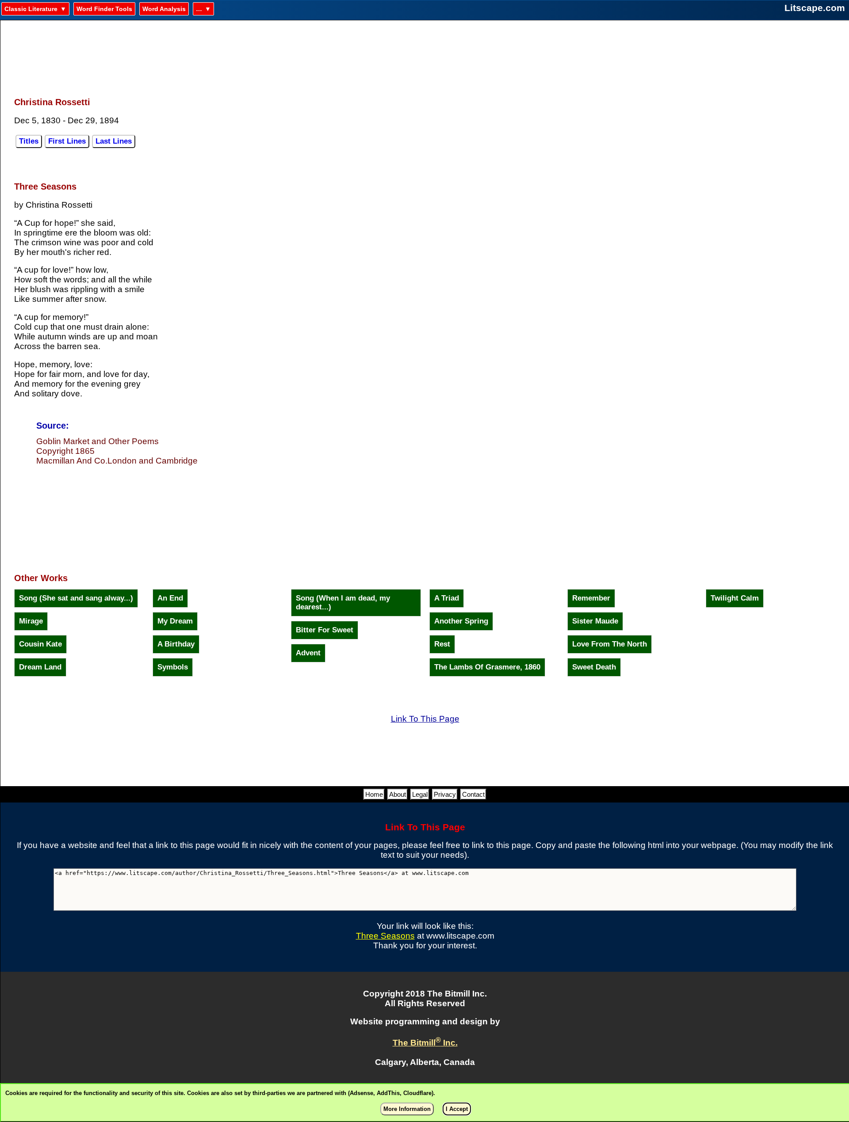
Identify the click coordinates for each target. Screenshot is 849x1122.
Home (374, 794)
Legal (420, 794)
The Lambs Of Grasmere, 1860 (487, 667)
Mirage (31, 621)
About (397, 794)
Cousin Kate (40, 644)
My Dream (175, 621)
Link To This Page (425, 718)
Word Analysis (164, 8)
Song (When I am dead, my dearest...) (343, 602)
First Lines (67, 141)
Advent (308, 653)
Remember (591, 598)
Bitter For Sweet (324, 630)
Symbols (172, 667)
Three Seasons (385, 935)
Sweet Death (594, 667)
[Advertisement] (425, 53)
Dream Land (40, 667)
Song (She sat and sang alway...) (76, 598)
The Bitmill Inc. (425, 1042)
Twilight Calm (735, 598)
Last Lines (114, 141)
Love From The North (609, 644)
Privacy (445, 794)
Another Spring (461, 621)
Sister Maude (595, 621)
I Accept (457, 1109)
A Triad (446, 598)
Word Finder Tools (104, 8)
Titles (28, 141)
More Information (407, 1109)
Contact (473, 794)
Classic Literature (30, 8)
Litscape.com (814, 8)
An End (170, 598)
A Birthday (176, 644)
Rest (442, 644)
